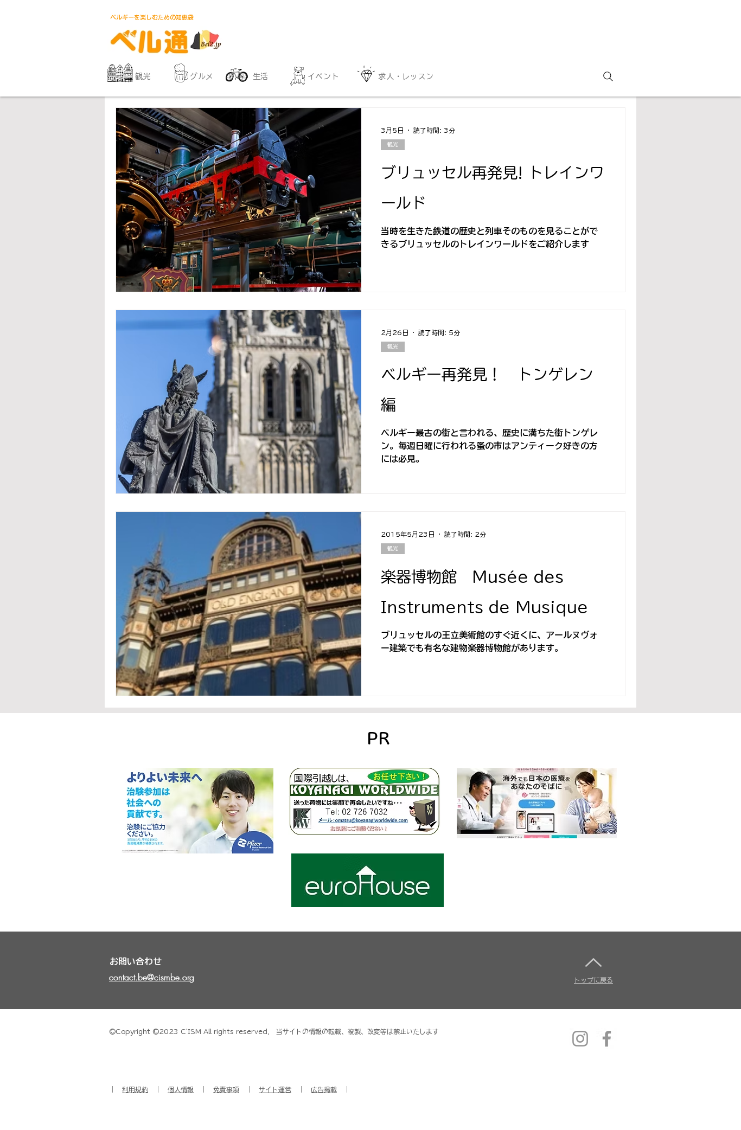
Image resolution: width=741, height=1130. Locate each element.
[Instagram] (580, 1038)
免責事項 (226, 1089)
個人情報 (181, 1089)
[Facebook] (606, 1038)
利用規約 (135, 1089)
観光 (392, 144)
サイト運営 (275, 1089)
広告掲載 (324, 1089)
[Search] (608, 76)
